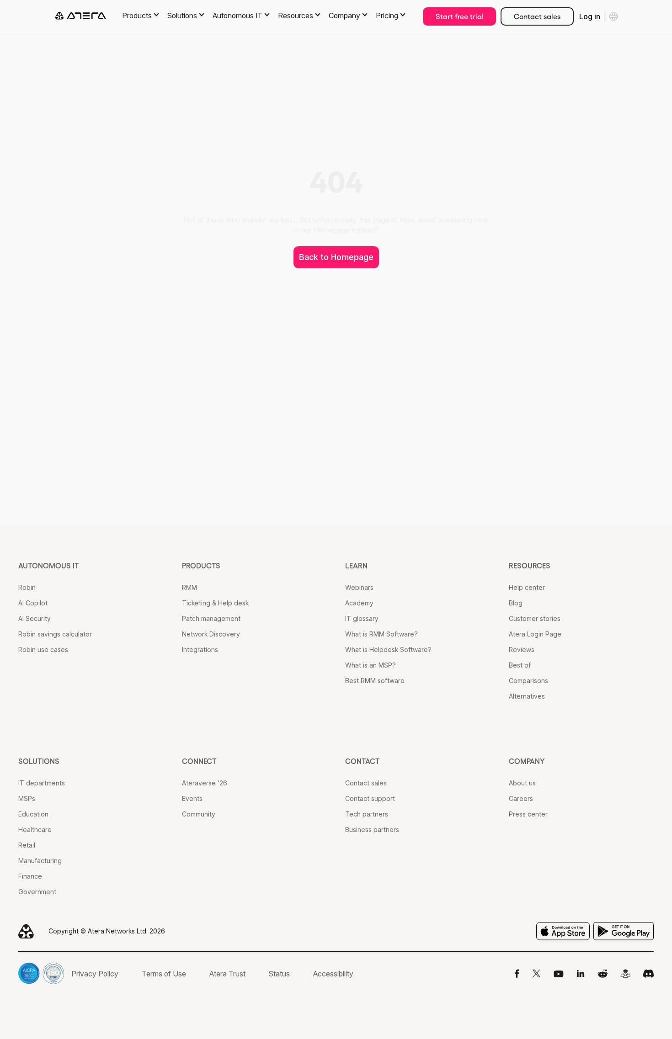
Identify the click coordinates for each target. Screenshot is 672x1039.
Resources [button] (295, 15)
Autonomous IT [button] (237, 15)
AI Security (34, 618)
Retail (26, 845)
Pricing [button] (387, 15)
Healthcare (35, 829)
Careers (521, 798)
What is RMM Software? (381, 634)
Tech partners (366, 814)
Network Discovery (211, 634)
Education (33, 814)
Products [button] (137, 15)
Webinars (359, 587)
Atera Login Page (535, 634)
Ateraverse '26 (204, 783)
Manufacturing (40, 860)
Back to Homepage (336, 257)
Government (37, 892)
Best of (520, 665)
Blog (516, 603)
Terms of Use (164, 973)
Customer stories (534, 618)
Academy (359, 603)
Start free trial (460, 16)
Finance (30, 876)
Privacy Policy (94, 973)
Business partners (372, 829)
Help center (527, 587)
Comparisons (528, 680)
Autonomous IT (48, 565)
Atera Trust (227, 973)
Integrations (200, 649)
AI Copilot (33, 603)
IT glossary (362, 618)
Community (198, 814)
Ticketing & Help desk (215, 603)
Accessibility (333, 973)
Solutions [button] (182, 15)
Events (192, 798)
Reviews (521, 649)
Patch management (211, 618)
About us (522, 783)
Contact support (370, 798)
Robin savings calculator (55, 634)
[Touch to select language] (613, 16)
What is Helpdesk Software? (388, 649)
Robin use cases (43, 649)
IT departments (41, 783)
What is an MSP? (370, 665)
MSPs (26, 798)
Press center (528, 814)
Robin (27, 587)
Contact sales (537, 16)
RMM (189, 587)
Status (279, 973)
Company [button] (344, 15)
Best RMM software (375, 680)
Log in (589, 16)
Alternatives (527, 696)
